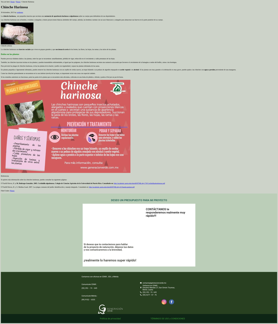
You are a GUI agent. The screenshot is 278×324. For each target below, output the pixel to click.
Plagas (12, 191)
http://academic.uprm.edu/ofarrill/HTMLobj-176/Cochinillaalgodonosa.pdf (139, 183)
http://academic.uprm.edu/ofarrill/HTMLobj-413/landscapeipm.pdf (112, 187)
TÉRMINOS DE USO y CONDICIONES (168, 318)
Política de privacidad (110, 318)
